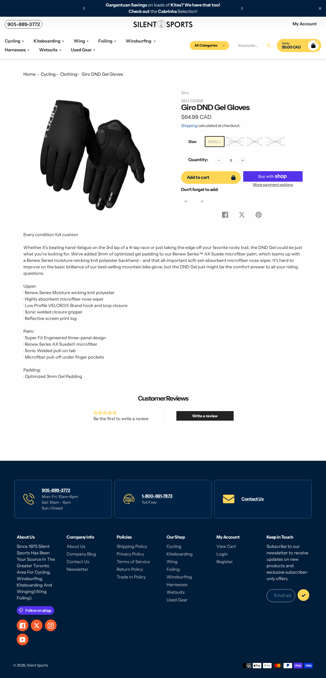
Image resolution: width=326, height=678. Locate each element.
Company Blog (81, 554)
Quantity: (198, 159)
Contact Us (252, 499)
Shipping (189, 125)
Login (222, 554)
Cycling (48, 74)
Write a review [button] (205, 415)
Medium (234, 141)
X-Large (275, 141)
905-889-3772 (23, 24)
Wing (172, 561)
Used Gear (177, 600)
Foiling (173, 569)
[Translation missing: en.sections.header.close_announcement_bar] (320, 8)
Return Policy (130, 569)
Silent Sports (37, 665)
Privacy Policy (130, 554)
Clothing (68, 74)
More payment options (273, 184)
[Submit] (303, 595)
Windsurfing (179, 577)
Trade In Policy (131, 577)
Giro (185, 92)
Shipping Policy (132, 546)
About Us (76, 546)
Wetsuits (176, 592)
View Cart (226, 546)
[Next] (241, 8)
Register (224, 561)
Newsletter (77, 569)
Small (214, 141)
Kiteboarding (180, 554)
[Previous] (84, 8)
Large (254, 141)
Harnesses (177, 584)
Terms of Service (133, 561)
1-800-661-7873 (157, 496)
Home (29, 74)
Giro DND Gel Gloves (102, 74)
